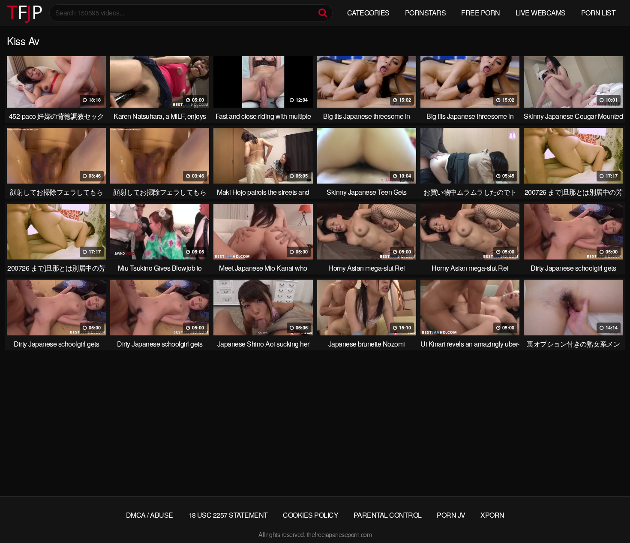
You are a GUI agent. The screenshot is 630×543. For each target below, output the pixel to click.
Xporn (492, 515)
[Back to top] (606, 515)
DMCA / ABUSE (149, 515)
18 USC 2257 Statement (228, 515)
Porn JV (451, 515)
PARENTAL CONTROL (388, 515)
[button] (13, 13)
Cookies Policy (310, 515)
